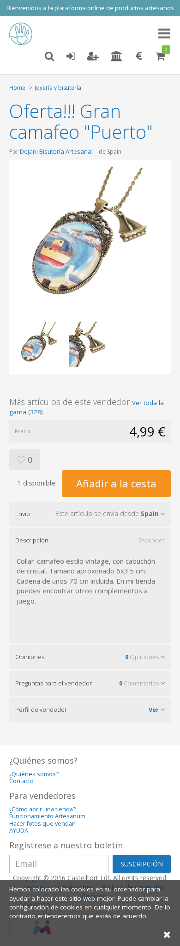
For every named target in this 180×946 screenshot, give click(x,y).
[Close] (167, 934)
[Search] (49, 56)
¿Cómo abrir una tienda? (42, 809)
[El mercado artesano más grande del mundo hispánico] (23, 33)
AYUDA (18, 830)
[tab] (90, 513)
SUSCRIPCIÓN (141, 863)
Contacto (21, 781)
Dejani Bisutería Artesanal (56, 151)
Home (17, 88)
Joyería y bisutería (58, 88)
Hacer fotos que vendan (42, 824)
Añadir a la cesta (116, 483)
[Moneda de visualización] (139, 56)
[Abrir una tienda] (116, 56)
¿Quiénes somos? (34, 774)
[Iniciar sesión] (70, 56)
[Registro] (93, 56)
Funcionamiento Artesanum (47, 816)
